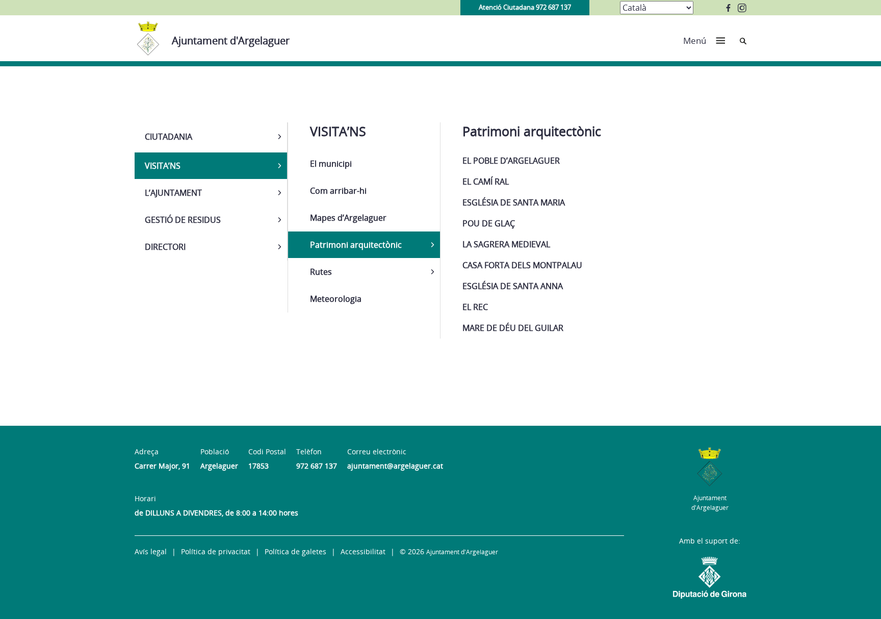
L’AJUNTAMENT (173, 192)
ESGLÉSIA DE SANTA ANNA (512, 286)
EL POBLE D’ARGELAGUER (511, 160)
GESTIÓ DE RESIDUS (183, 219)
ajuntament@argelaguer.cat (395, 466)
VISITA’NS (162, 165)
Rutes (321, 271)
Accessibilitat (363, 551)
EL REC (475, 307)
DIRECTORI (165, 246)
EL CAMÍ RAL (485, 181)
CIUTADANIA (168, 136)
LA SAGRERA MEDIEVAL (506, 244)
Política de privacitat (215, 551)
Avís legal (151, 551)
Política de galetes (295, 551)
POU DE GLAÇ (488, 223)
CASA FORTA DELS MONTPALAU (522, 265)
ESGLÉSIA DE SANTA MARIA (513, 202)
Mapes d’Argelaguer (348, 217)
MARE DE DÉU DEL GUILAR (512, 327)
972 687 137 (316, 466)
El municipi (331, 163)
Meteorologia (335, 298)
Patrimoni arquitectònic (356, 244)
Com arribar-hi (338, 190)
